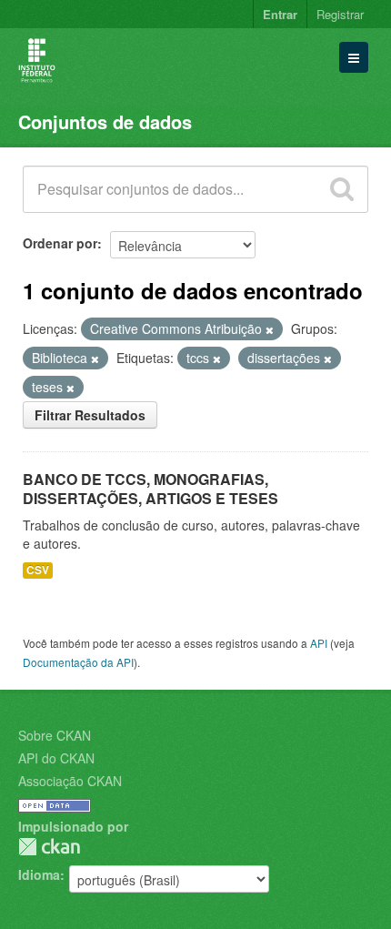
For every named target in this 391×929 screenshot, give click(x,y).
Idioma (39, 874)
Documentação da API (78, 662)
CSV (37, 570)
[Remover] (270, 329)
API (318, 643)
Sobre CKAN (54, 735)
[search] (342, 189)
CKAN (49, 846)
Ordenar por (60, 243)
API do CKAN (56, 758)
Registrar (340, 14)
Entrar (280, 14)
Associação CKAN (70, 781)
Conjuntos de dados (105, 121)
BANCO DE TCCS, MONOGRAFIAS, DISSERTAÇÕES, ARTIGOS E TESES (150, 489)
